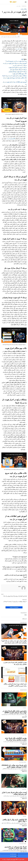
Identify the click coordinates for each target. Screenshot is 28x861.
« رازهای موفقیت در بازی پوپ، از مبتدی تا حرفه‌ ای (15, 601)
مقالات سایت (18, 6)
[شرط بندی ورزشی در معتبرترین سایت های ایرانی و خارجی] (14, 835)
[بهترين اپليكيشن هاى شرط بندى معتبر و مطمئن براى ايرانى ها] (14, 653)
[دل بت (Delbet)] (13, 2)
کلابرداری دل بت (10, 138)
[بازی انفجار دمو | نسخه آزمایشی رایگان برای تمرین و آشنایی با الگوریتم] (14, 674)
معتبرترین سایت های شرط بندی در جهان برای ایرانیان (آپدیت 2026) (15, 711)
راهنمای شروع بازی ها (22, 843)
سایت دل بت (19, 49)
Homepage (24, 6)
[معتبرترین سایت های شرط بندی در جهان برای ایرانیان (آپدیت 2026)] (14, 699)
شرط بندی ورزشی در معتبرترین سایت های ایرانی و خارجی (16, 847)
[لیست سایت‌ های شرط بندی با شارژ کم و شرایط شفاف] (14, 781)
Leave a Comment (14, 607)
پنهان (22, 59)
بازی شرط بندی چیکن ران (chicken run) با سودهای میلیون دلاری (14, 766)
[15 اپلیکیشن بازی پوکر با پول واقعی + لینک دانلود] (14, 808)
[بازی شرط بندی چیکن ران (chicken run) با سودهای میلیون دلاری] (14, 754)
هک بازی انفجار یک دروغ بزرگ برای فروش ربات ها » (15, 596)
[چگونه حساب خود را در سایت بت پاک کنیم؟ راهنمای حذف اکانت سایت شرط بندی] (14, 631)
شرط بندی (24, 707)
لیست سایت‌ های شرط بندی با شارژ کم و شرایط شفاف (14, 793)
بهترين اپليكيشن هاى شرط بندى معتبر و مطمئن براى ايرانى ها (16, 739)
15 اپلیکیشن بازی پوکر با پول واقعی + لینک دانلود (14, 820)
